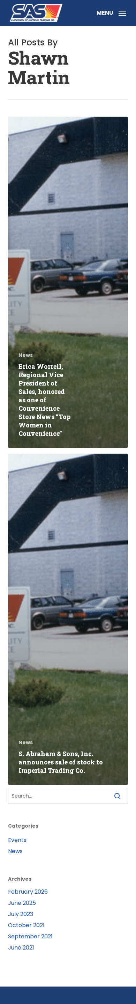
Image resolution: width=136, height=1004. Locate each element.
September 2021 (30, 936)
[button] (111, 12)
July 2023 (20, 914)
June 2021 (21, 948)
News (25, 355)
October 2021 (26, 925)
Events (17, 840)
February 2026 (28, 892)
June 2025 (22, 903)
